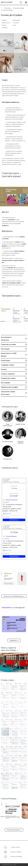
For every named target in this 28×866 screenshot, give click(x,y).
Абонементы (7, 607)
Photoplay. (12, 255)
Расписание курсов (13, 830)
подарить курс (8, 513)
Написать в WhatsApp (16, 856)
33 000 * (14, 496)
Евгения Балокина (11, 536)
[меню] (26, 2)
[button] (26, 196)
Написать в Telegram (16, 852)
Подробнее (13, 640)
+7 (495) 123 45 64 (15, 847)
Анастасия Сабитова (11, 500)
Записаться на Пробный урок (13, 596)
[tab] (14, 338)
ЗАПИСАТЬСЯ (14, 520)
